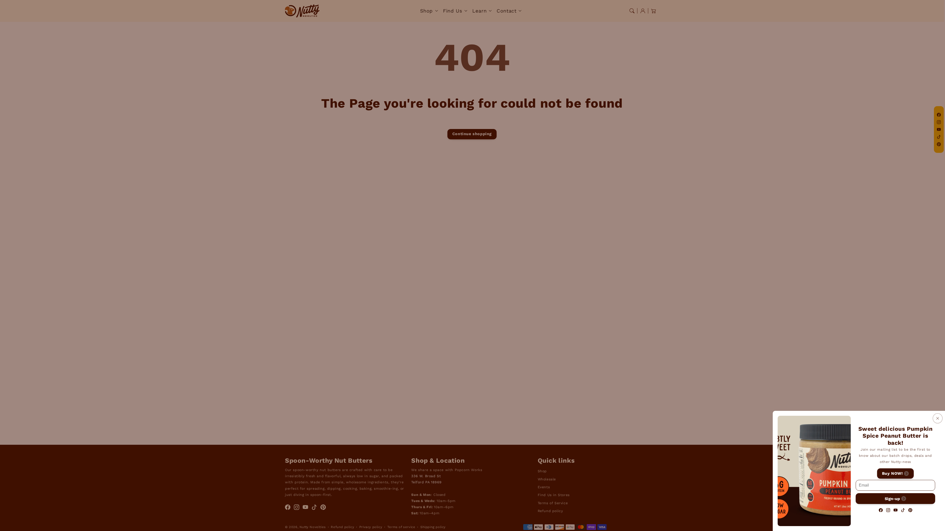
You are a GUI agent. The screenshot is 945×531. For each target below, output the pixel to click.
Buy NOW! (892, 473)
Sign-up (892, 498)
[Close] (938, 418)
